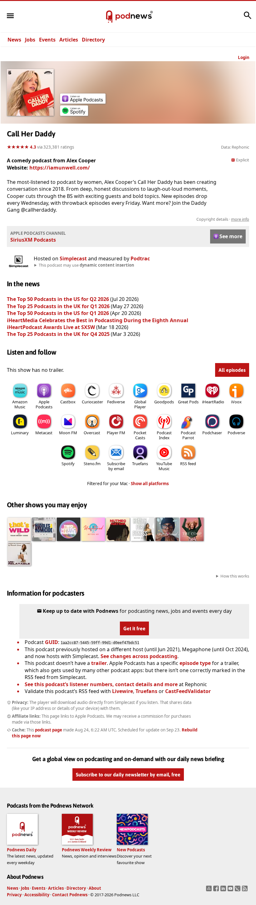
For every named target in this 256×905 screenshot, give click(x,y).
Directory (93, 39)
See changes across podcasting (139, 656)
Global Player (140, 404)
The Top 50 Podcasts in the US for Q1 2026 (58, 313)
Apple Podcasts (44, 404)
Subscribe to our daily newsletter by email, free (128, 774)
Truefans (140, 463)
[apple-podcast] (83, 101)
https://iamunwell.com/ (59, 167)
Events (47, 39)
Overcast (92, 432)
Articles (68, 39)
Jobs (30, 39)
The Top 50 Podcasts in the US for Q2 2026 (58, 299)
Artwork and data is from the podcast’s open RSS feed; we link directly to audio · (150, 219)
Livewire (122, 691)
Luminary (20, 432)
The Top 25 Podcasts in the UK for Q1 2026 (58, 306)
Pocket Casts (140, 435)
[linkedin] (224, 890)
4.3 (33, 147)
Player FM (116, 432)
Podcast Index (164, 435)
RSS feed (188, 463)
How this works (234, 576)
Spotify (68, 463)
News (14, 39)
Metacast (43, 432)
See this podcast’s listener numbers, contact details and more (101, 684)
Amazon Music (19, 404)
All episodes (232, 370)
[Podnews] (109, 17)
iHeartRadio (213, 402)
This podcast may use (86, 265)
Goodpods (164, 402)
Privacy (14, 895)
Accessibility (36, 895)
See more (230, 236)
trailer (99, 663)
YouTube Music (164, 466)
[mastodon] (209, 890)
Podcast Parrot (188, 435)
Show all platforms (150, 483)
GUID (51, 642)
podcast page (48, 730)
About (95, 888)
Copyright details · (222, 219)
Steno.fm (92, 463)
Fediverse (116, 402)
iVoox (236, 402)
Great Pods (188, 402)
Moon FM (68, 432)
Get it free (134, 628)
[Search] (248, 18)
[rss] (245, 890)
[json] (238, 890)
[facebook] (216, 890)
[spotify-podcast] (74, 114)
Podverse (236, 432)
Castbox (68, 402)
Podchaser (212, 432)
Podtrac (140, 258)
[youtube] (231, 890)
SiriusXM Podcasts (33, 239)
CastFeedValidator (188, 691)
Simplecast (73, 258)
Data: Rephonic (235, 147)
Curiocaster (92, 402)
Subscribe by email (116, 466)
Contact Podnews (69, 895)
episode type (195, 663)
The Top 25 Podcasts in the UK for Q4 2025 (58, 334)
